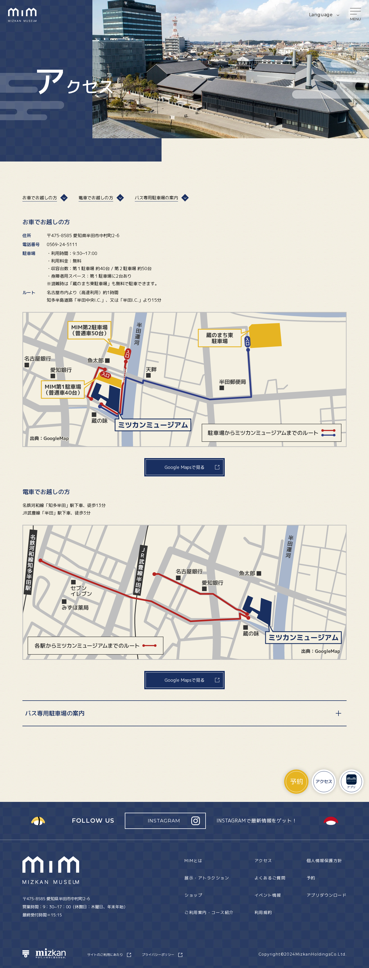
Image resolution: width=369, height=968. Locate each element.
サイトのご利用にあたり (105, 954)
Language (321, 14)
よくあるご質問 (270, 878)
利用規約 (263, 912)
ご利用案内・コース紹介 (209, 912)
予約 (311, 878)
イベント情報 (267, 895)
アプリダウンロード (327, 895)
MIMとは (194, 860)
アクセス (263, 860)
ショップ (193, 895)
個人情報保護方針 (324, 860)
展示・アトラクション (207, 878)
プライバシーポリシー (158, 954)
